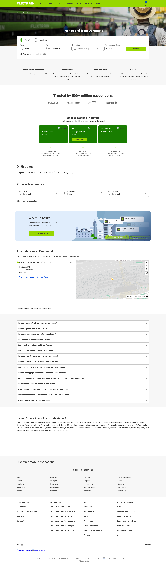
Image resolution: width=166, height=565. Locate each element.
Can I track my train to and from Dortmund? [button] (36, 345)
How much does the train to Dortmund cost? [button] (37, 334)
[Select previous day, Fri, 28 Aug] (97, 48)
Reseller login (41, 558)
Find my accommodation (32, 54)
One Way (27, 40)
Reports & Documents (93, 530)
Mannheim (122, 487)
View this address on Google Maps (33, 277)
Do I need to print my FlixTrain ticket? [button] (34, 340)
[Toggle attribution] (147, 296)
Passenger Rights (124, 530)
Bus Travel (21, 516)
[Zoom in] (146, 262)
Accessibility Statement (93, 558)
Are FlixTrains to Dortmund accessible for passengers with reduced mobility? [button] (51, 378)
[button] (45, 262)
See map (79, 139)
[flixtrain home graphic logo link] (25, 3)
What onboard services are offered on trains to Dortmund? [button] (43, 389)
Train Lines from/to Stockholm (63, 516)
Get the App (21, 521)
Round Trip (43, 40)
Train (27, 12)
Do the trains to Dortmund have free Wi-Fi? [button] (36, 384)
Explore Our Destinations (27, 511)
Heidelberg (122, 491)
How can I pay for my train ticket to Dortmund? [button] (38, 356)
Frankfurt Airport (124, 477)
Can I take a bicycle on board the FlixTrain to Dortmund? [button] (42, 367)
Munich (19, 481)
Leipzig (87, 481)
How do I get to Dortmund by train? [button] (33, 329)
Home (19, 12)
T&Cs (71, 558)
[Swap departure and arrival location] (45, 48)
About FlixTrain (90, 511)
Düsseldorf (54, 487)
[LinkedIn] (147, 550)
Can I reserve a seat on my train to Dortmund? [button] (37, 351)
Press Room (89, 521)
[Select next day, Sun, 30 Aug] (101, 48)
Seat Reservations (124, 526)
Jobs (86, 516)
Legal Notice (52, 558)
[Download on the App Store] (38, 550)
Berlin (19, 477)
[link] (83, 226)
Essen (120, 481)
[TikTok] (148, 550)
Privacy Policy (63, 558)
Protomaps (130, 296)
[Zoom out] (146, 265)
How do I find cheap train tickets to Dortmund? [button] (38, 362)
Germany (36, 12)
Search (136, 49)
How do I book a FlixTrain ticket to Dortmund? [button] (37, 323)
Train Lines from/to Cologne (62, 526)
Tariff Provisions (91, 526)
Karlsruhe (87, 491)
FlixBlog (87, 535)
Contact (120, 535)
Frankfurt (54, 477)
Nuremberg (88, 484)
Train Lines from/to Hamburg (62, 521)
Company (88, 507)
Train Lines (21, 507)
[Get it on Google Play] (24, 550)
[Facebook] (145, 550)
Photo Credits (79, 558)
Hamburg (20, 484)
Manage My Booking (125, 516)
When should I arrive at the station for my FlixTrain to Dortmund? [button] (46, 395)
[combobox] (34, 48)
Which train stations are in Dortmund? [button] (34, 400)
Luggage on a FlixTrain (126, 521)
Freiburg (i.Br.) (89, 487)
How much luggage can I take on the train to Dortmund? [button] (42, 373)
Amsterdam (21, 487)
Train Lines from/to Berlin (61, 507)
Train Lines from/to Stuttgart (62, 530)
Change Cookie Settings (115, 558)
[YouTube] (146, 550)
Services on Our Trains (126, 511)
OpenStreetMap (140, 296)
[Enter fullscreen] (146, 273)
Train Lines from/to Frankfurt (62, 511)
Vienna (19, 491)
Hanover (87, 477)
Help (119, 507)
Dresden (53, 491)
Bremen (121, 484)
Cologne (53, 481)
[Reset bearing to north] (146, 269)
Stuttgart (54, 484)
